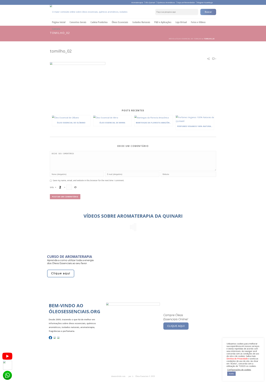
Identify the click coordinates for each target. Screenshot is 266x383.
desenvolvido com (118, 376)
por (130, 376)
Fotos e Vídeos (198, 22)
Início (171, 39)
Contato (56, 28)
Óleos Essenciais (120, 22)
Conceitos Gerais (78, 22)
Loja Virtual (181, 22)
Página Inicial (58, 22)
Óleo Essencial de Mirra (112, 123)
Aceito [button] (231, 373)
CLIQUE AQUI (176, 326)
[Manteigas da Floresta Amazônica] (154, 117)
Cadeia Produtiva (99, 22)
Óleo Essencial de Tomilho (189, 39)
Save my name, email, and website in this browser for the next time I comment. (88, 180)
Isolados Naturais (141, 22)
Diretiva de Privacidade (237, 358)
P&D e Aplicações (162, 22)
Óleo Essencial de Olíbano (71, 123)
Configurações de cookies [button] (239, 369)
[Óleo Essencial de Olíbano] (71, 117)
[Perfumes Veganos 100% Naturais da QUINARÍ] (195, 119)
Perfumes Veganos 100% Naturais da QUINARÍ (195, 126)
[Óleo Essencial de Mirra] (112, 117)
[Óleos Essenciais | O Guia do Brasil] (93, 12)
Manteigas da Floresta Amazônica (154, 123)
